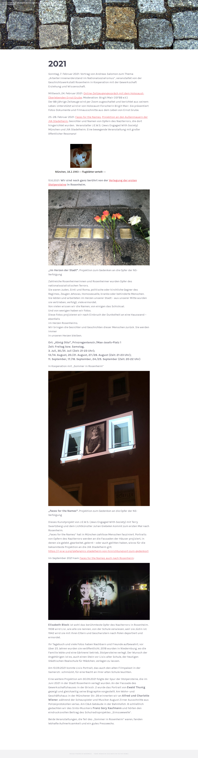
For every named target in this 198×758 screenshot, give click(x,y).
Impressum (156, 3)
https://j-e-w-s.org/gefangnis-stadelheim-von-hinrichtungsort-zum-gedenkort (98, 551)
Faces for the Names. (88, 117)
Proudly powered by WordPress (81, 754)
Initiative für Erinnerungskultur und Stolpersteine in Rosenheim (30, 3)
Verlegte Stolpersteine (177, 3)
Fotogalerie (141, 3)
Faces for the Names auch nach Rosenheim (107, 558)
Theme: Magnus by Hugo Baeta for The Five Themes (111, 754)
